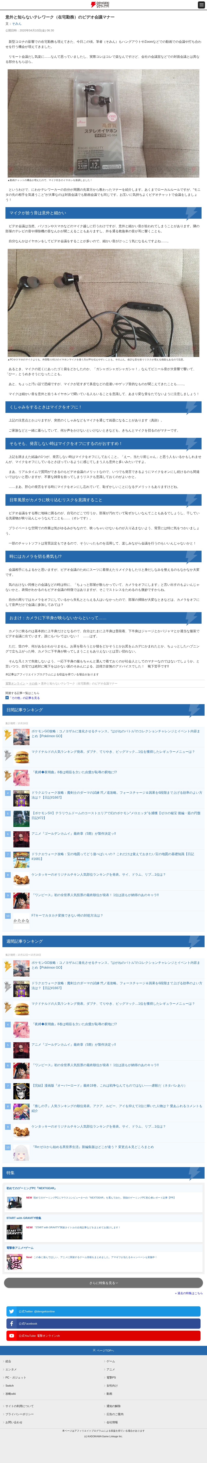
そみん (17, 23)
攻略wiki (10, 1393)
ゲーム (111, 1361)
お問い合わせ (13, 1422)
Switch (9, 1385)
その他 (33, 683)
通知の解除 (114, 1406)
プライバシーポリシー (19, 1414)
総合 (8, 1361)
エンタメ (11, 1369)
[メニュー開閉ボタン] (201, 5)
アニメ (111, 1369)
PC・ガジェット (15, 1377)
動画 (109, 1393)
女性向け (112, 1385)
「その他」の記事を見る (24, 697)
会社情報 (112, 1422)
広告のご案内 (115, 1414)
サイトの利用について (19, 1406)
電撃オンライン (15, 683)
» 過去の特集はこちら (189, 1293)
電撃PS (111, 1377)
